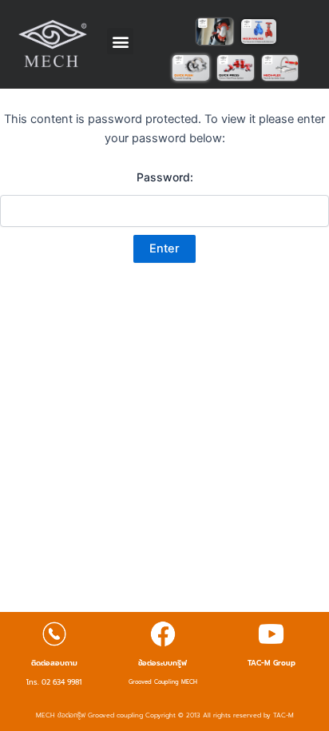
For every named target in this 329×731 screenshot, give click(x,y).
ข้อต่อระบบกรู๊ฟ (162, 663)
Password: (165, 177)
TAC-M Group (271, 663)
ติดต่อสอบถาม (54, 663)
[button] (120, 41)
